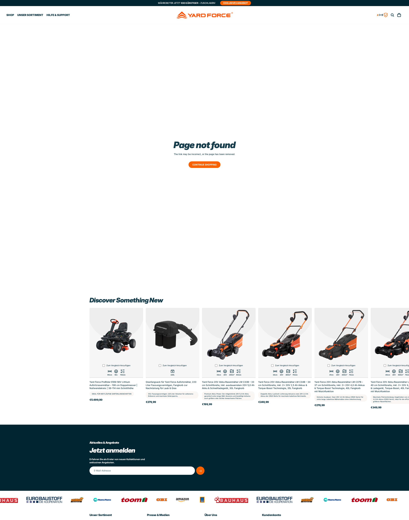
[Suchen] (392, 15)
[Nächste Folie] (316, 358)
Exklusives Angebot (235, 3)
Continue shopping (204, 164)
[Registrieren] (200, 470)
